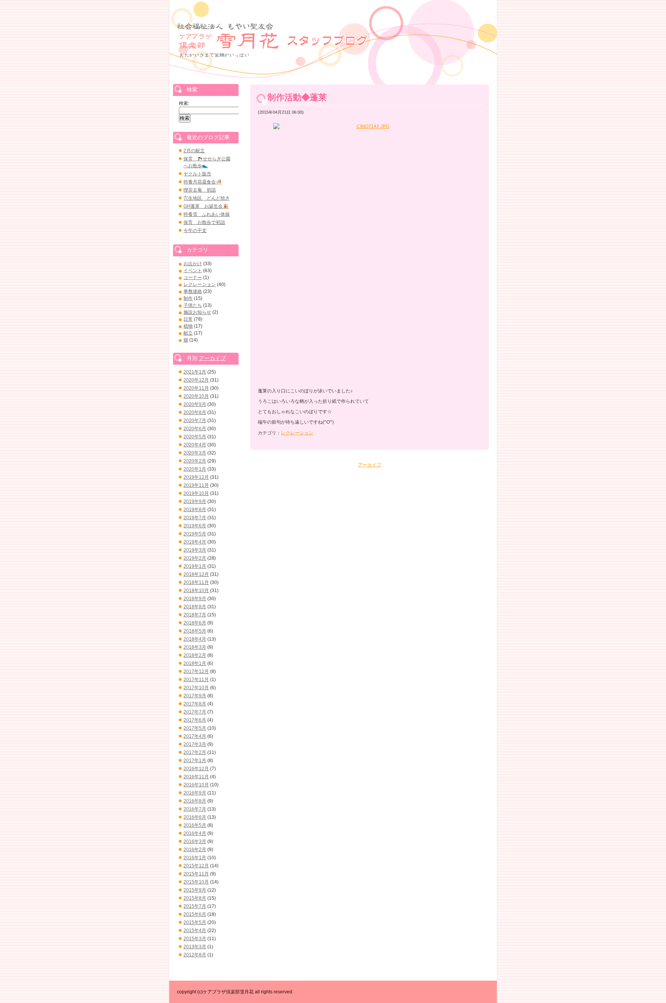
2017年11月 (196, 679)
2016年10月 (196, 785)
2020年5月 (194, 436)
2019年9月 (194, 501)
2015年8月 (194, 898)
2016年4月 (194, 833)
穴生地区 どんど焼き (206, 198)
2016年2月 (194, 849)
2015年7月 (194, 906)
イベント (192, 270)
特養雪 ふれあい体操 (206, 214)
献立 (188, 333)
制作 (188, 298)
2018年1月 (194, 663)
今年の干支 (195, 230)
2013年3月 (194, 946)
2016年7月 (194, 809)
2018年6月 (194, 623)
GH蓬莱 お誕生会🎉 (206, 206)
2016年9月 (194, 793)
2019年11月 (196, 485)
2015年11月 (196, 874)
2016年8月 (194, 801)
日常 (188, 319)
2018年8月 (194, 606)
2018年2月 (194, 655)
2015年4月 (194, 930)
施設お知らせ (197, 312)
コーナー (192, 277)
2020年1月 (194, 469)
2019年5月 (194, 534)
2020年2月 (194, 461)
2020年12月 (196, 380)
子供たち (192, 305)
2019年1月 (194, 566)
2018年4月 (194, 639)
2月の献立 (194, 150)
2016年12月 (196, 768)
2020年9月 (194, 404)
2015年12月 (196, 865)
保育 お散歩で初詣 (204, 222)
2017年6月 (194, 720)
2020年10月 (196, 396)
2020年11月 (196, 388)
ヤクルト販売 (197, 174)
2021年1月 (194, 372)
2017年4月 (194, 736)
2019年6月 (194, 525)
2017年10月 (196, 687)
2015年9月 (194, 890)
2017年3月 (194, 744)
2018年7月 (194, 615)
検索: (184, 103)
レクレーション (297, 433)
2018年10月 (196, 590)
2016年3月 (194, 841)
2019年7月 (194, 517)
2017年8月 (194, 704)
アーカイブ (369, 465)
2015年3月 (194, 938)
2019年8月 (194, 509)
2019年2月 (194, 558)
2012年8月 (194, 955)
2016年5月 (194, 825)
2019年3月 (194, 550)
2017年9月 (194, 695)
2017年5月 (194, 728)
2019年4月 (194, 542)
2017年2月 (194, 752)
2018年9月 (194, 598)
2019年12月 (196, 477)
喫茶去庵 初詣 (199, 190)
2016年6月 (194, 817)
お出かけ (192, 263)
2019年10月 (196, 493)
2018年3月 (194, 647)
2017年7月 (194, 712)
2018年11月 (196, 582)
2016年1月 (194, 857)
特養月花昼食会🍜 (202, 182)
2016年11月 (196, 776)
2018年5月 (194, 631)
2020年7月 (194, 420)
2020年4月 (194, 445)
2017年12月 (196, 671)
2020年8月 (194, 412)
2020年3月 (194, 453)
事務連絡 (192, 291)
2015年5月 (194, 922)
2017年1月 (194, 760)
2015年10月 (196, 882)
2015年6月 (194, 914)
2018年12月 (196, 574)
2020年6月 (194, 428)
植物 (188, 326)
